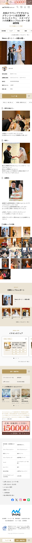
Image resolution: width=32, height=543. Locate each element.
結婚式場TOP (17, 411)
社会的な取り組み (26, 518)
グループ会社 (18, 520)
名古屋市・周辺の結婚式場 (10, 413)
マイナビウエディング (7, 411)
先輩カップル (22, 417)
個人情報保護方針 (9, 520)
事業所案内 (17, 518)
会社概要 (4, 518)
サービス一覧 (11, 518)
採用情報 (24, 520)
